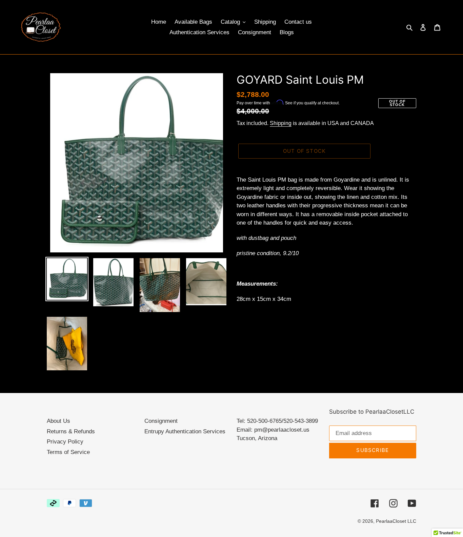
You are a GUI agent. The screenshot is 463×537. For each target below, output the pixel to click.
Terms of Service (68, 452)
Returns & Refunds (71, 431)
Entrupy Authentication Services (184, 431)
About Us (58, 421)
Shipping (280, 123)
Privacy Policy (65, 441)
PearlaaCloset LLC (396, 521)
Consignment (161, 421)
